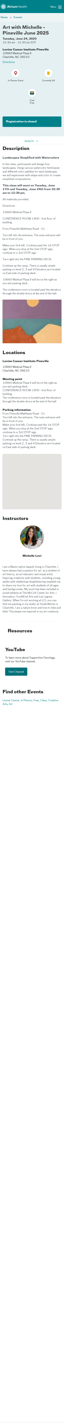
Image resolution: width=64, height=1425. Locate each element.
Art (10, 704)
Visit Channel (16, 672)
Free (36, 700)
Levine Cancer (11, 700)
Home (4, 17)
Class (43, 700)
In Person (26, 700)
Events (18, 17)
